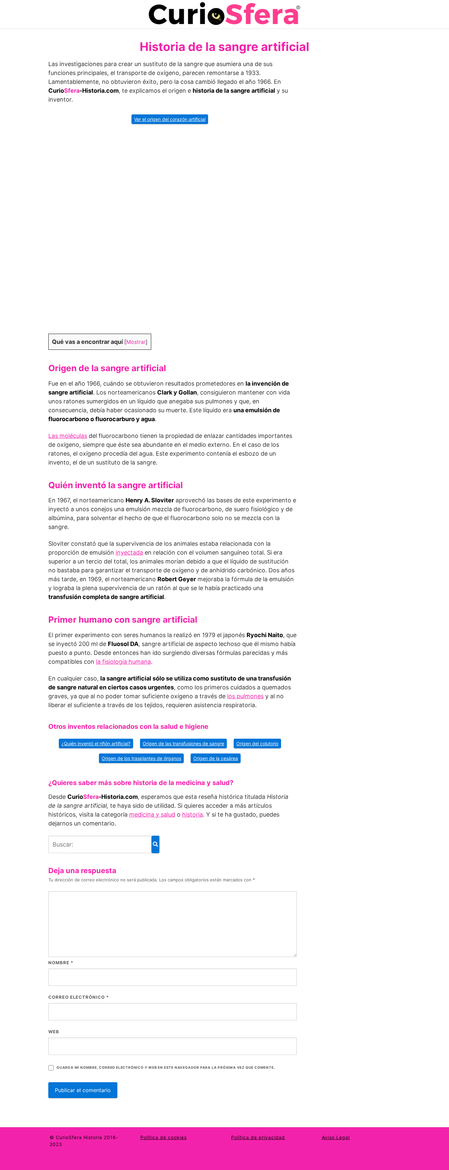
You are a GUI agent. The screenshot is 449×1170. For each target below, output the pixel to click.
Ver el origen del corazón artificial (169, 119)
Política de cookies (163, 1137)
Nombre (60, 962)
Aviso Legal (336, 1137)
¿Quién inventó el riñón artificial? (95, 743)
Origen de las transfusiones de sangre (183, 743)
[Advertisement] (172, 233)
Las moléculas (67, 435)
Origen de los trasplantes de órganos (141, 758)
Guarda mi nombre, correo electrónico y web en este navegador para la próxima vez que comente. (166, 1067)
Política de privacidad (258, 1137)
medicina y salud (152, 814)
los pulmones (245, 696)
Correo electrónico (78, 997)
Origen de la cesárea (215, 758)
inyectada (129, 552)
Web (53, 1031)
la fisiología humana (123, 661)
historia (192, 814)
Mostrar (136, 342)
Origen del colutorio (257, 743)
